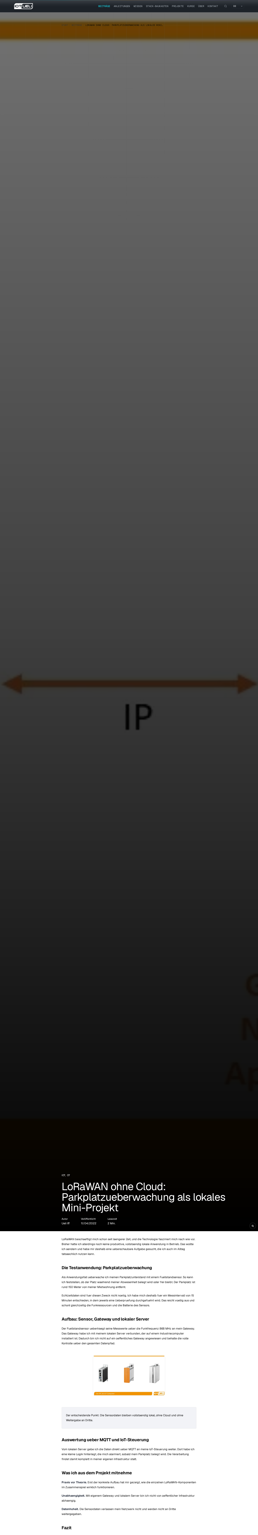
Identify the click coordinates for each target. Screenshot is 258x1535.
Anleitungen (122, 6)
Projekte (178, 6)
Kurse (191, 6)
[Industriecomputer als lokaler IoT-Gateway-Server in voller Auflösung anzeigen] (129, 1375)
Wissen (138, 6)
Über (201, 6)
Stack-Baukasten (157, 6)
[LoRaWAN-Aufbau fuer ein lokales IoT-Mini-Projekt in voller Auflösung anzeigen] (129, 617)
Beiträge (104, 6)
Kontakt (213, 6)
